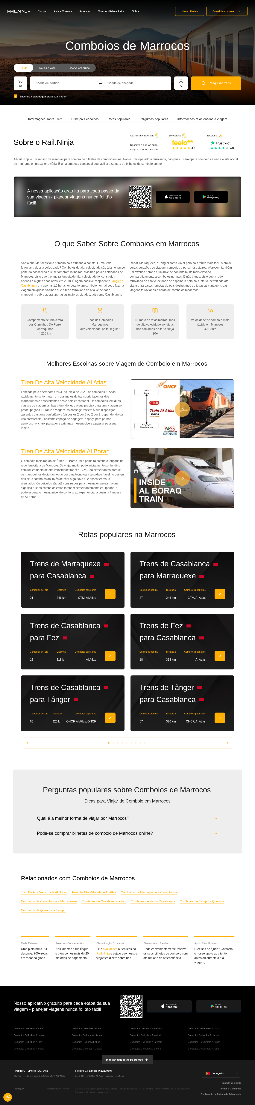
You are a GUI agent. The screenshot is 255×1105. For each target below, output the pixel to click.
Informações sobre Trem (45, 119)
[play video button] (182, 409)
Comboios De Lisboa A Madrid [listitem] (145, 1035)
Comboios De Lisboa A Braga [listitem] (29, 1048)
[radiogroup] (55, 68)
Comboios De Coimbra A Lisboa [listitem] (204, 1042)
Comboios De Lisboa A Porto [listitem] (28, 1028)
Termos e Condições (230, 1088)
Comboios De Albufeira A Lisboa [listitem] (204, 1028)
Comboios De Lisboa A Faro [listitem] (28, 1042)
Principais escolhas (85, 119)
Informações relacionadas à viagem (202, 119)
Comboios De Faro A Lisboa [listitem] (86, 1042)
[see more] (110, 594)
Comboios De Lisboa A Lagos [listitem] (29, 1035)
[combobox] (55, 83)
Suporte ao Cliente (231, 1083)
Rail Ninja (103, 953)
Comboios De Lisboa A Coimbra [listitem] (146, 1042)
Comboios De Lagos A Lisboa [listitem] (87, 1035)
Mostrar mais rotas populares (124, 1059)
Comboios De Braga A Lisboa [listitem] (87, 1048)
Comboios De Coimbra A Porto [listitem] (203, 1048)
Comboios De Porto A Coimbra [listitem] (145, 1048)
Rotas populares (119, 119)
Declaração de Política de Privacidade (221, 1094)
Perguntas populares (153, 119)
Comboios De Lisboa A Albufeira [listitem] (146, 1028)
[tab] (45, 119)
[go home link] (18, 11)
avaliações (110, 949)
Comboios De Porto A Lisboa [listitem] (86, 1028)
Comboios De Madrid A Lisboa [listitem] (203, 1035)
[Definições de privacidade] (7, 1097)
